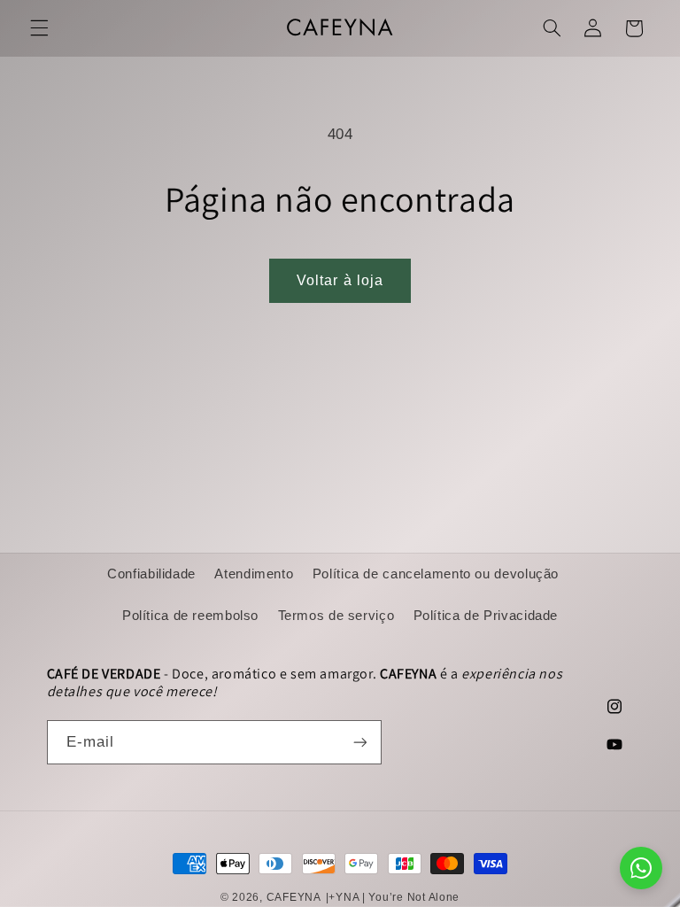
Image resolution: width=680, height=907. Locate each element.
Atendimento (253, 574)
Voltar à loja (340, 280)
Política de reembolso (190, 616)
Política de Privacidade (486, 616)
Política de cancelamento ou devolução (436, 574)
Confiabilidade (151, 574)
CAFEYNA (294, 897)
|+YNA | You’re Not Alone (393, 897)
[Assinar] (359, 742)
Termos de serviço (336, 616)
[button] (39, 28)
